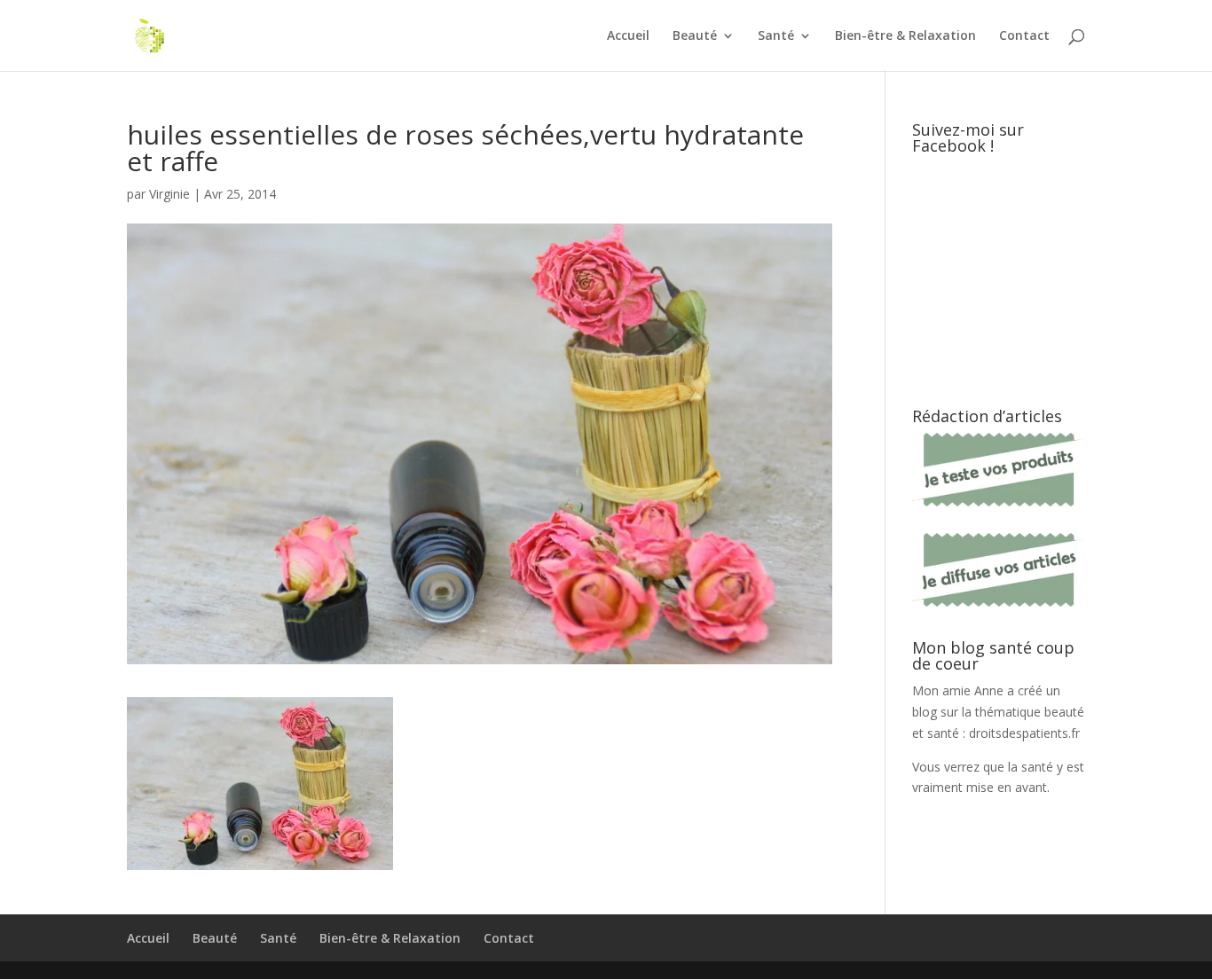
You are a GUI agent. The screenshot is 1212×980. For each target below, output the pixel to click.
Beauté (695, 36)
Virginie (169, 193)
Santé (776, 36)
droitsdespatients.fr (1024, 733)
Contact (1024, 36)
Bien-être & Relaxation (905, 36)
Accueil (628, 36)
